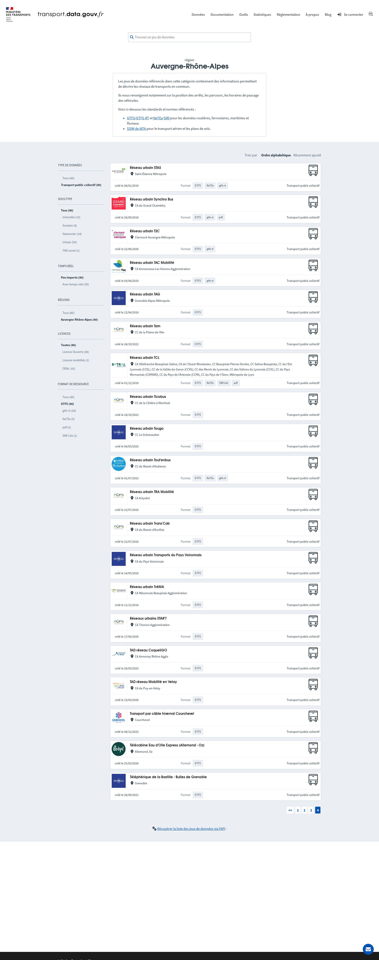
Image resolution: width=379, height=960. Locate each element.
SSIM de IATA (136, 128)
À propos (312, 14)
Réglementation (288, 14)
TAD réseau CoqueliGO (148, 650)
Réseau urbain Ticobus (148, 397)
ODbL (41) (69, 368)
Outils (243, 14)
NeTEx (158, 118)
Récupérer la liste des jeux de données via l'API (191, 828)
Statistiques (262, 14)
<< (290, 810)
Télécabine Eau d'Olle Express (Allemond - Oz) (167, 745)
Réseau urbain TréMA (147, 587)
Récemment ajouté (307, 155)
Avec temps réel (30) (76, 284)
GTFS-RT (142, 118)
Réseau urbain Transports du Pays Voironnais (166, 555)
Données (198, 14)
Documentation (222, 14)
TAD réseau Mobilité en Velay (153, 682)
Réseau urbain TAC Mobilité (152, 263)
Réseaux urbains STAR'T (148, 618)
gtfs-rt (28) (69, 411)
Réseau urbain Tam (145, 326)
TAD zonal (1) (71, 250)
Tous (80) (68, 178)
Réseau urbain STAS (145, 168)
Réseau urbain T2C (145, 231)
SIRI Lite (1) (70, 436)
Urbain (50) (70, 242)
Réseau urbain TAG (145, 294)
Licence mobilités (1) (76, 360)
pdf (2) (67, 427)
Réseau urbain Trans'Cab (150, 523)
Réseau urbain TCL (144, 357)
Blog (328, 14)
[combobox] (189, 37)
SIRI (167, 118)
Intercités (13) (71, 217)
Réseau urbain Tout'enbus (150, 460)
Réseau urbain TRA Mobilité (152, 492)
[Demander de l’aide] (368, 949)
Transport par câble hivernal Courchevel (162, 713)
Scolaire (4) (70, 225)
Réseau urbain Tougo (147, 428)
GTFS (131, 118)
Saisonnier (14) (72, 234)
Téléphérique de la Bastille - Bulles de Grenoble (168, 777)
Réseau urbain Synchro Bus (151, 199)
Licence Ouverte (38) (76, 352)
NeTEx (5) (69, 419)
